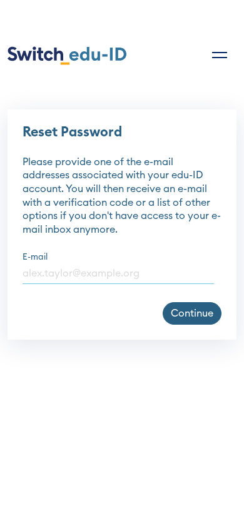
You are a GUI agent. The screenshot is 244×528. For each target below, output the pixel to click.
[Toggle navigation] (219, 55)
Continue (192, 313)
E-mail (35, 257)
